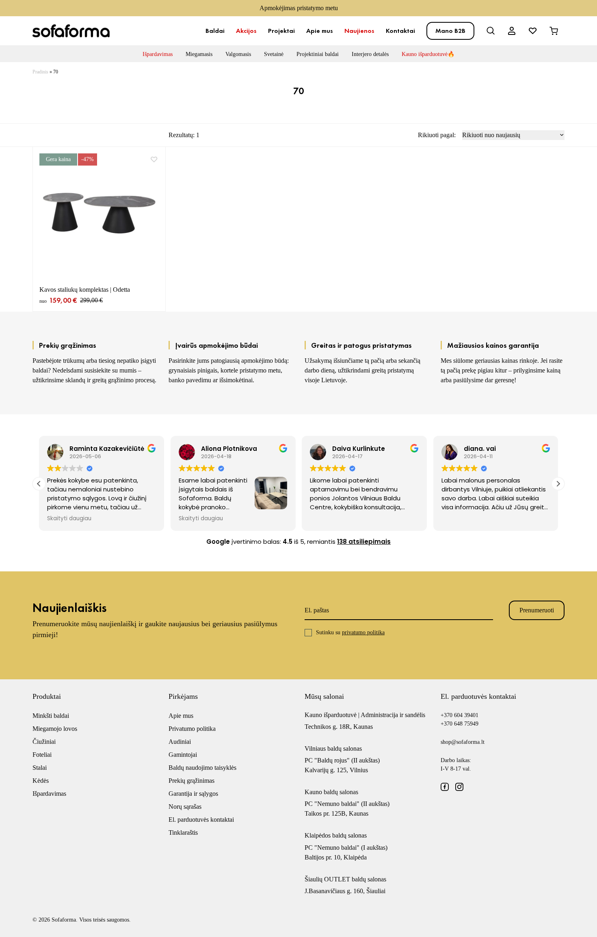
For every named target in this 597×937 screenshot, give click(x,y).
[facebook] (445, 787)
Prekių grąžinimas (191, 780)
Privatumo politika (192, 728)
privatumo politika (363, 632)
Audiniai (180, 741)
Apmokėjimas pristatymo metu (299, 7)
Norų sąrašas (185, 806)
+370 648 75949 (459, 724)
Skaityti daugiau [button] (69, 518)
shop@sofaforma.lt (463, 742)
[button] (558, 484)
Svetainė (273, 54)
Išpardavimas (158, 54)
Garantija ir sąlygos (193, 793)
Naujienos (359, 30)
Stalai (39, 767)
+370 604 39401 (459, 715)
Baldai (215, 30)
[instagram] (459, 787)
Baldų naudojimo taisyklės (202, 767)
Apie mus (319, 30)
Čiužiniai (44, 741)
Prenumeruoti (536, 610)
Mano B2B (450, 30)
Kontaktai (400, 30)
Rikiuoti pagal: (437, 134)
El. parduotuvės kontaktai (201, 819)
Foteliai (42, 754)
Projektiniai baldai (317, 54)
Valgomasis (238, 54)
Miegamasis (199, 54)
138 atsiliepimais (364, 541)
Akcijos (246, 30)
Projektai (281, 30)
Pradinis (40, 72)
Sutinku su (350, 632)
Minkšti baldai (50, 715)
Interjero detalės (370, 54)
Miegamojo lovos (54, 728)
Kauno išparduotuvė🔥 (428, 54)
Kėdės (40, 780)
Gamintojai (183, 754)
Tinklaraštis (183, 832)
